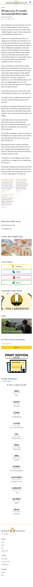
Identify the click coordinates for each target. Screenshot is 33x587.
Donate (3, 572)
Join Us (3, 545)
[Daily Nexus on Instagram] (7, 534)
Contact (4, 555)
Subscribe (16, 347)
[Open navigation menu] (30, 2)
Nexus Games (6, 261)
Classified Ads (4, 564)
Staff (2, 542)
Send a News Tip (5, 561)
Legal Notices (4, 551)
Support (4, 569)
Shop (2, 575)
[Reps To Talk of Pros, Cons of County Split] (8, 201)
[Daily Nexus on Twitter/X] (4, 534)
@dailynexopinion (7, 381)
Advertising (4, 559)
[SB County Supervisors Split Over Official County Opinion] (8, 185)
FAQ (2, 548)
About (3, 539)
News (3, 7)
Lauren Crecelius (7, 17)
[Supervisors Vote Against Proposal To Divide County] (23, 185)
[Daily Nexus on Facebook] (2, 534)
